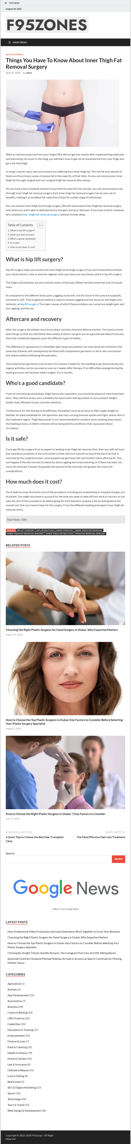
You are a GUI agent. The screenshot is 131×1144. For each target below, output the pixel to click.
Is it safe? (15, 242)
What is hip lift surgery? (22, 230)
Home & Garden (17, 1058)
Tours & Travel (16, 1104)
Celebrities (14, 1024)
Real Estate (14, 1081)
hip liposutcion (45, 530)
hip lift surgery (26, 530)
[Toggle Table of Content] (38, 225)
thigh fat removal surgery (90, 533)
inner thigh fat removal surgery (25, 533)
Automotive (15, 1000)
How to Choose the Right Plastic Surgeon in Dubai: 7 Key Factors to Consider (55, 814)
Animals (12, 989)
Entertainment (16, 1035)
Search (10, 853)
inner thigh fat (64, 530)
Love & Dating (16, 1075)
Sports (11, 1093)
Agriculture (14, 983)
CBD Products (16, 1018)
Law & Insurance (17, 1064)
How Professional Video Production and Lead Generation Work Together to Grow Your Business (64, 931)
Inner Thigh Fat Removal (89, 530)
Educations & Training (20, 1029)
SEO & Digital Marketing (22, 1087)
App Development (18, 995)
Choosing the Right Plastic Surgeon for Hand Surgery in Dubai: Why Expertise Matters (62, 630)
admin (29, 72)
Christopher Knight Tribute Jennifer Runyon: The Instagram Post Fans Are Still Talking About (62, 952)
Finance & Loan (16, 1041)
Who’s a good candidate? (23, 238)
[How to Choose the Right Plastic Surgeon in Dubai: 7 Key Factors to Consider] (65, 773)
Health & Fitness (14, 54)
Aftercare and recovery (22, 234)
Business (13, 1006)
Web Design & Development (24, 1110)
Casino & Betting (17, 1012)
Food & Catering (17, 1047)
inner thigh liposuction (59, 533)
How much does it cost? (22, 247)
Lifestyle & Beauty (18, 1070)
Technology (14, 1099)
